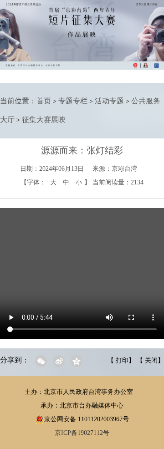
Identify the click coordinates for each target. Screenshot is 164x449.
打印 (122, 360)
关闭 (151, 360)
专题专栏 (72, 101)
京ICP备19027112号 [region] (82, 432)
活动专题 (109, 101)
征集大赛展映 (44, 119)
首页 (43, 101)
